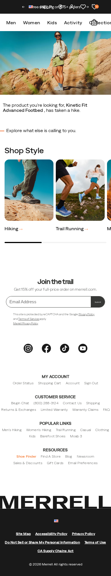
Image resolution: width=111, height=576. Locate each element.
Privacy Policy (86, 314)
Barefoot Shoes (52, 436)
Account (73, 383)
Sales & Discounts (27, 463)
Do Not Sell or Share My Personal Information (42, 542)
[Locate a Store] (60, 7)
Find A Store (51, 456)
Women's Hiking (38, 430)
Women (31, 22)
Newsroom (85, 456)
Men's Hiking (12, 430)
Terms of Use (95, 542)
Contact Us (72, 403)
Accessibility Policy (51, 534)
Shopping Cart (49, 383)
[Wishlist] (83, 7)
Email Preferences (83, 463)
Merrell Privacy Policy (25, 323)
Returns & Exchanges (18, 410)
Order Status (23, 383)
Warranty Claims (85, 410)
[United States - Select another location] (31, 7)
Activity (73, 22)
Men (11, 22)
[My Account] (71, 7)
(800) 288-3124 (46, 403)
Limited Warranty (54, 410)
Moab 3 (76, 436)
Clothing (102, 430)
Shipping (93, 403)
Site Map (23, 534)
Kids (52, 22)
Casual (85, 430)
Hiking (12, 228)
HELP (46, 6)
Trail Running (70, 228)
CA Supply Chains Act (56, 551)
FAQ (106, 410)
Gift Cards (55, 463)
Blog (68, 456)
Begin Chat (20, 403)
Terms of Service (28, 318)
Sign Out (91, 383)
